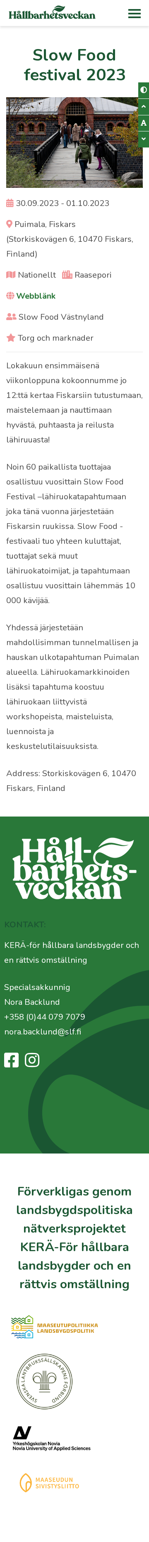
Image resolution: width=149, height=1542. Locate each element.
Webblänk (35, 296)
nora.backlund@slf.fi (42, 1031)
